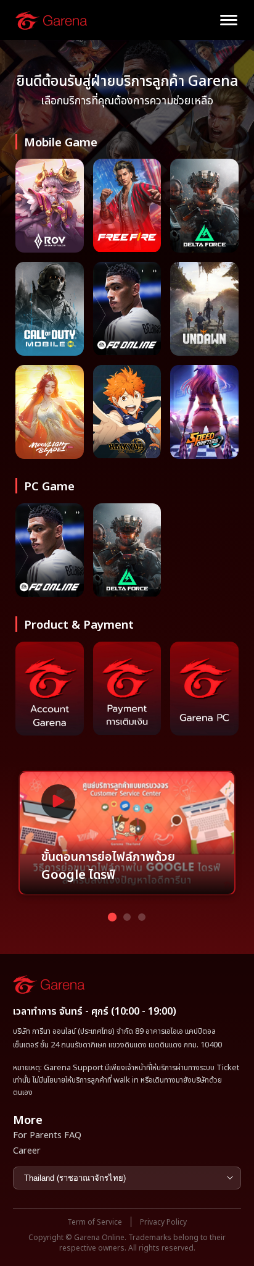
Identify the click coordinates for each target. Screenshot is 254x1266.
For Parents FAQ (47, 1134)
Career (27, 1150)
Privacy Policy (163, 1222)
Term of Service (94, 1222)
